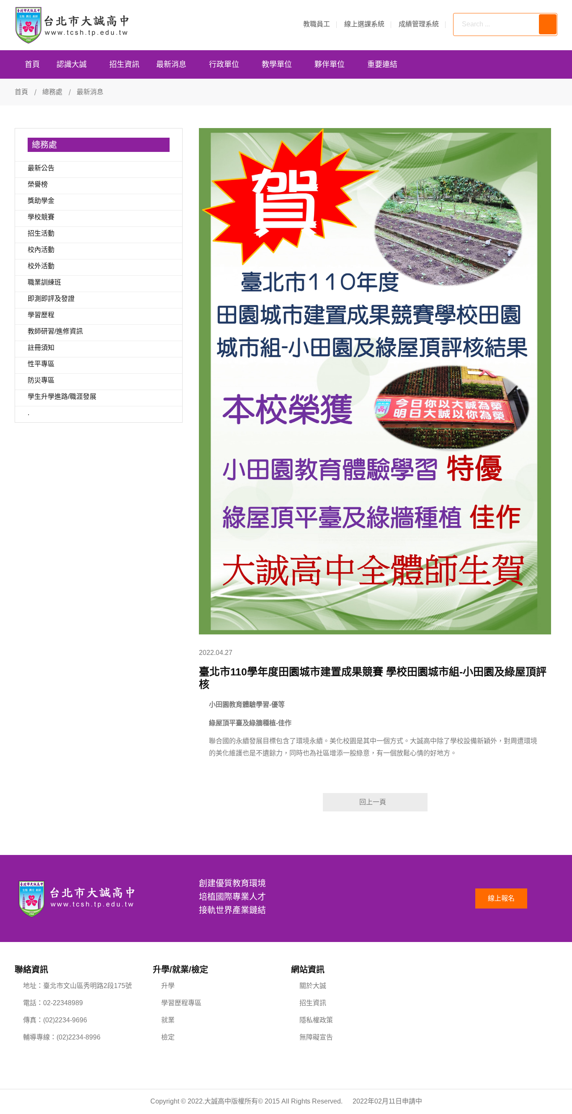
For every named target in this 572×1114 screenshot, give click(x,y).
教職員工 (316, 24)
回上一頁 (372, 802)
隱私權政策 (316, 1020)
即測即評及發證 (51, 298)
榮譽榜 (38, 184)
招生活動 (41, 233)
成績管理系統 (419, 24)
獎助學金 (41, 200)
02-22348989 (63, 1002)
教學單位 (277, 64)
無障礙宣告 (316, 1037)
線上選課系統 (364, 24)
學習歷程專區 (181, 1002)
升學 (168, 985)
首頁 (32, 64)
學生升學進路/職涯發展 (62, 396)
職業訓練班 (44, 282)
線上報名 (501, 898)
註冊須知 (41, 347)
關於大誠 (312, 985)
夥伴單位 (329, 64)
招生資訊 (124, 64)
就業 (168, 1020)
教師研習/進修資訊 (55, 331)
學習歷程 (41, 314)
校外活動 (41, 266)
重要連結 (382, 64)
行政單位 (224, 64)
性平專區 (41, 363)
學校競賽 (41, 217)
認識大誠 (72, 64)
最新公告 (41, 168)
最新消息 (171, 64)
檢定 (168, 1037)
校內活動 (41, 249)
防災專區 (41, 380)
